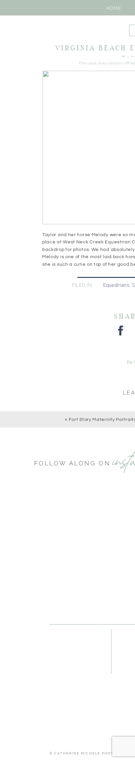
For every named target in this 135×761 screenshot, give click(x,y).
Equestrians (116, 285)
